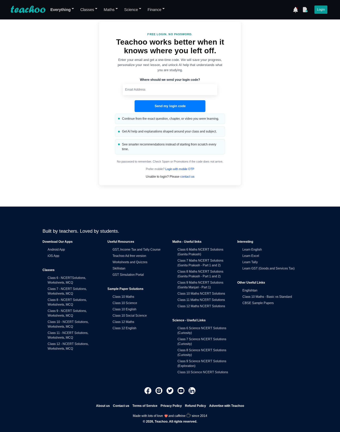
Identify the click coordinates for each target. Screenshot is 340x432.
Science (131, 9)
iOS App (53, 255)
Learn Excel (250, 255)
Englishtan (249, 290)
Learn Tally (250, 262)
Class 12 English (124, 328)
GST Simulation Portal (128, 274)
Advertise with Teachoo (226, 405)
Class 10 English (124, 309)
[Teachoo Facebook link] (148, 390)
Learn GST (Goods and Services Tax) (268, 268)
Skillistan (119, 268)
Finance (154, 9)
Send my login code (170, 106)
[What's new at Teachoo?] (295, 9)
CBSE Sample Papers (258, 303)
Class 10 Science (125, 303)
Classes (87, 9)
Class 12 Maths (123, 322)
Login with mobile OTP (179, 169)
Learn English (252, 249)
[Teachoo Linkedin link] (192, 390)
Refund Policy (195, 405)
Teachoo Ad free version (129, 255)
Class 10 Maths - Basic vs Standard (267, 296)
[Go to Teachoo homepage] (28, 9)
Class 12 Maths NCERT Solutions (201, 306)
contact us (187, 176)
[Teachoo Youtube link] (181, 390)
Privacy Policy (171, 405)
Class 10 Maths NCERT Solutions (201, 293)
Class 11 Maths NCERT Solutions (201, 299)
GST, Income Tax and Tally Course (137, 249)
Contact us (121, 405)
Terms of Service (144, 405)
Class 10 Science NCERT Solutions (202, 372)
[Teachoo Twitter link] (170, 390)
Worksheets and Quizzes (130, 262)
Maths (109, 9)
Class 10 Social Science (130, 315)
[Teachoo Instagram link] (159, 390)
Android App (56, 249)
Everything (60, 9)
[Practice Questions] (305, 9)
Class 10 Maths (123, 296)
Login (321, 9)
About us (103, 405)
